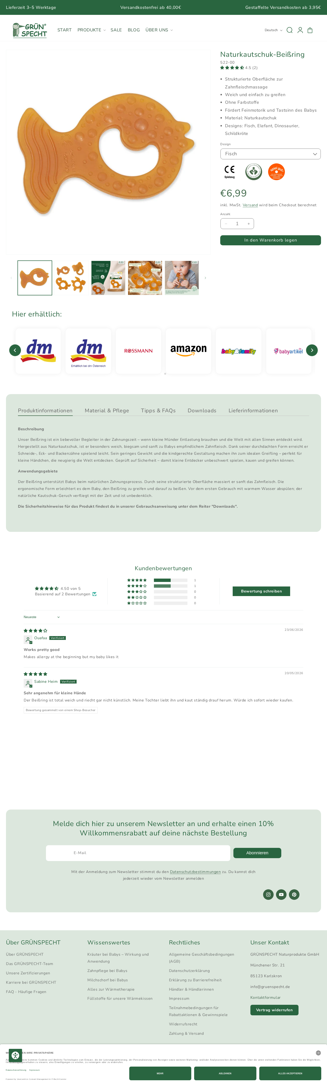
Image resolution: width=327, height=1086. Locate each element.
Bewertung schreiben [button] (261, 591)
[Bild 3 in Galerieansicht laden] (108, 278)
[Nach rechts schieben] (205, 278)
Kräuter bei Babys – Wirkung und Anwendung (118, 958)
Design (225, 144)
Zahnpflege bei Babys (107, 970)
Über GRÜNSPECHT (25, 954)
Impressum (179, 998)
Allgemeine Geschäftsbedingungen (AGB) (202, 958)
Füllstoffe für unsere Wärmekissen (120, 998)
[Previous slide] (15, 350)
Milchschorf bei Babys (107, 980)
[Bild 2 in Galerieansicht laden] (71, 278)
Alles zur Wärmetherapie (111, 989)
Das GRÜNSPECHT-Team (29, 963)
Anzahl (225, 214)
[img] (35, 630)
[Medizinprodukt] (231, 179)
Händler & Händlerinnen (191, 989)
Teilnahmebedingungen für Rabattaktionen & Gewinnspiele (198, 1011)
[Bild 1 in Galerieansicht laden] (35, 278)
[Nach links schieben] (11, 278)
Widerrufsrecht (183, 1024)
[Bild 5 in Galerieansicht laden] (182, 278)
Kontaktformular (265, 997)
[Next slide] (312, 350)
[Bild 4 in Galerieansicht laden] (145, 278)
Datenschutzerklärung (189, 970)
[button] (91, 30)
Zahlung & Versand (186, 1033)
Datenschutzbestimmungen (195, 871)
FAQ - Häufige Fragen (26, 991)
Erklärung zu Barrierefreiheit (195, 980)
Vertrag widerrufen (274, 1010)
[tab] (161, 373)
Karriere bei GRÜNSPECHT (31, 982)
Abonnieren (257, 852)
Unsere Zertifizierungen (28, 973)
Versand (250, 205)
